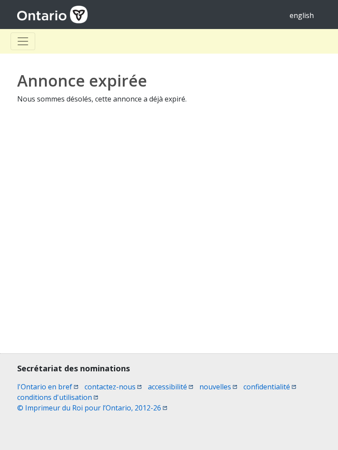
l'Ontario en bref (47, 387)
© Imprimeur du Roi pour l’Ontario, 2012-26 (92, 408)
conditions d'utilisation (57, 397)
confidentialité (269, 387)
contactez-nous (113, 387)
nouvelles (218, 387)
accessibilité (170, 387)
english (302, 15)
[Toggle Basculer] (23, 41)
